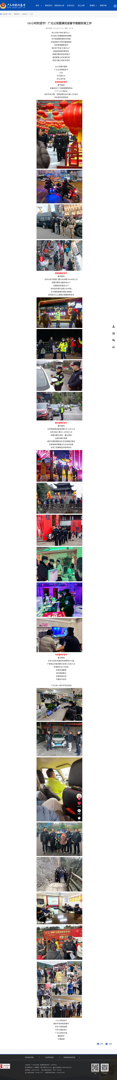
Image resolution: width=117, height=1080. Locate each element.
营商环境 (103, 6)
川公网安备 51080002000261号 (62, 1067)
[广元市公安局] (13, 5)
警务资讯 (48, 6)
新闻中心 (25, 14)
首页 (37, 6)
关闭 (110, 1044)
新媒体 (92, 6)
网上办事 (81, 6)
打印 (101, 1044)
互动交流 (70, 6)
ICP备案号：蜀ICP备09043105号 (42, 1067)
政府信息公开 (59, 6)
